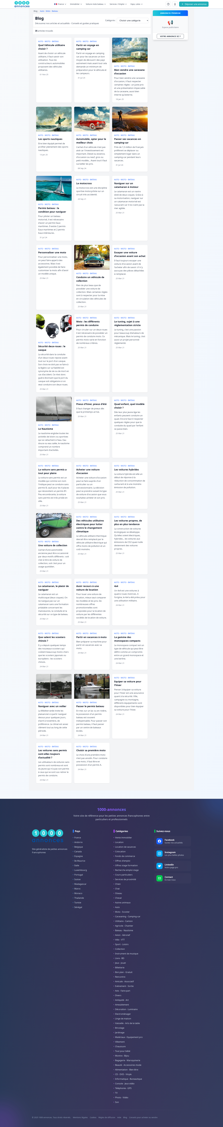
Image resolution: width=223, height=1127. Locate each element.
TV (116, 1092)
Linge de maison (123, 1018)
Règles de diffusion (106, 1117)
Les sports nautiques (50, 139)
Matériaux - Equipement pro (129, 1037)
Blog (125, 1117)
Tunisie (77, 902)
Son (117, 1102)
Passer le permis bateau (90, 706)
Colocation (120, 851)
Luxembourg (80, 870)
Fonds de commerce (125, 856)
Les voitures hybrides (126, 469)
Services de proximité (125, 879)
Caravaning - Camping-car (127, 916)
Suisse (77, 879)
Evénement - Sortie (124, 986)
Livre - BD (119, 958)
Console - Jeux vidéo (124, 1083)
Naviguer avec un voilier (52, 706)
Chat (117, 888)
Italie (76, 865)
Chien (118, 884)
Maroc (77, 888)
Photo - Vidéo (121, 1097)
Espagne (78, 856)
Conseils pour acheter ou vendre (143, 1117)
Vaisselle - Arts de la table (127, 1023)
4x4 (116, 586)
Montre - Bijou (122, 1055)
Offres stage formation (126, 865)
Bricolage (119, 1027)
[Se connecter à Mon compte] (168, 4)
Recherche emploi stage (127, 870)
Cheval (118, 897)
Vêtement (120, 1041)
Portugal (78, 874)
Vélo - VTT (120, 939)
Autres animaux (122, 902)
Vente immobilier (123, 837)
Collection (120, 949)
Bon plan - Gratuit (123, 972)
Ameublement (122, 1004)
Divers (118, 995)
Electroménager (123, 1014)
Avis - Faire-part (122, 990)
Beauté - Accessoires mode (128, 1065)
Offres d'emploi (122, 860)
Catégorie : (110, 20)
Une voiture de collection (52, 545)
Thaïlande (79, 897)
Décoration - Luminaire (126, 1009)
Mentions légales (80, 1117)
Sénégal (78, 907)
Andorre (78, 842)
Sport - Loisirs (122, 944)
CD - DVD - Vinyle (123, 1074)
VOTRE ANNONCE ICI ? (170, 36)
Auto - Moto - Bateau (48, 41)
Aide (119, 1117)
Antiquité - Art (122, 1000)
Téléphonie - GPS (123, 1088)
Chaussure (120, 1046)
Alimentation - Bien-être (126, 1069)
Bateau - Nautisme (124, 930)
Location (119, 842)
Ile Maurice (79, 860)
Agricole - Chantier (124, 925)
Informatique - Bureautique (128, 1078)
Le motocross (84, 183)
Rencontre (120, 976)
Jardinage (119, 1032)
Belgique (78, 846)
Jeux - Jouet (120, 962)
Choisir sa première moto (91, 750)
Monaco (78, 893)
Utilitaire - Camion (124, 921)
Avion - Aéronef (122, 935)
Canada (78, 851)
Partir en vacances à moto (91, 637)
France (77, 837)
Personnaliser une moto (52, 252)
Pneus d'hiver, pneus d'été (91, 404)
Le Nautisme (45, 428)
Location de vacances (125, 846)
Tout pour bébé (122, 1051)
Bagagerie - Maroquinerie (127, 1060)
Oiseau (118, 893)
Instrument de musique (126, 953)
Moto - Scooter (122, 911)
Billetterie (119, 967)
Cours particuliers (124, 874)
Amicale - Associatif (124, 981)
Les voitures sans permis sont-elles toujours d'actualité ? (52, 754)
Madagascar (80, 884)
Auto (117, 907)
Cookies (93, 1117)
